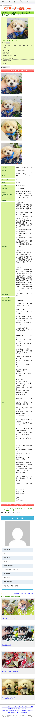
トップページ (5, 707)
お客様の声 (21, 2)
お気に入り (5, 67)
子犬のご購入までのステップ (18, 707)
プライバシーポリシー (12, 712)
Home (3, 2)
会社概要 (24, 710)
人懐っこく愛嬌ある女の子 (10, 671)
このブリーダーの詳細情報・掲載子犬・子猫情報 (18, 593)
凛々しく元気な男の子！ (9, 698)
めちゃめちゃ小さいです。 (10, 618)
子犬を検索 (30, 707)
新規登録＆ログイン (28, 2)
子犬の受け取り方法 (14, 710)
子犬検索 (14, 2)
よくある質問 (11, 708)
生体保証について (21, 708)
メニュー (8, 2)
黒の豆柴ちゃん (6, 645)
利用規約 (30, 710)
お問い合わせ (23, 712)
